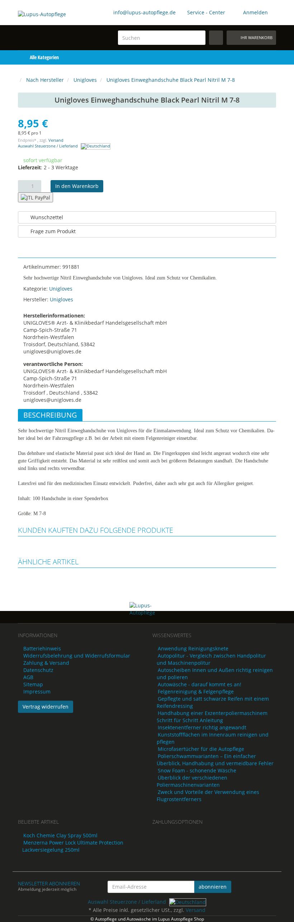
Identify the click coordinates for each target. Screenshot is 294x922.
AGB (28, 677)
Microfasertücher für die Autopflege (201, 748)
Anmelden (255, 12)
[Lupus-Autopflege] (46, 24)
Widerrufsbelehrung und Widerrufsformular (76, 655)
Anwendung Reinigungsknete (193, 648)
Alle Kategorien (44, 57)
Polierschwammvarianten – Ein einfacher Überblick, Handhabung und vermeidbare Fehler (215, 760)
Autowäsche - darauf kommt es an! (199, 684)
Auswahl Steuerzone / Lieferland (48, 146)
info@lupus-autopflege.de (144, 12)
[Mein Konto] (270, 57)
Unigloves (60, 288)
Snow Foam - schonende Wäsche (197, 770)
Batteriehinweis (42, 648)
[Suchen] (198, 37)
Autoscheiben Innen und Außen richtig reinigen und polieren (215, 674)
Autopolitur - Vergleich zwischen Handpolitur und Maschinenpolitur (211, 659)
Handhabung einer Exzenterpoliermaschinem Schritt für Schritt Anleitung (212, 717)
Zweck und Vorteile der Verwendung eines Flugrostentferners (208, 796)
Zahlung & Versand (46, 662)
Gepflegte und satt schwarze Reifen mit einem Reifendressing (213, 702)
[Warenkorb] (256, 57)
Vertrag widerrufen (45, 706)
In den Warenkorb (77, 186)
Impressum (37, 691)
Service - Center (206, 12)
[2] (35, 197)
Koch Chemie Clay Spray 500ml (60, 835)
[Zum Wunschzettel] (216, 37)
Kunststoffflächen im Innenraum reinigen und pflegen (213, 738)
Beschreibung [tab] (50, 415)
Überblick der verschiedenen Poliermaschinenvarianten (192, 781)
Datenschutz (38, 670)
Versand (55, 140)
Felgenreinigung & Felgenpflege (196, 691)
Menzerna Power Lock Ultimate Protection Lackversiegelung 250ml (72, 846)
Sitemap (33, 684)
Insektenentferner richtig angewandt (202, 727)
